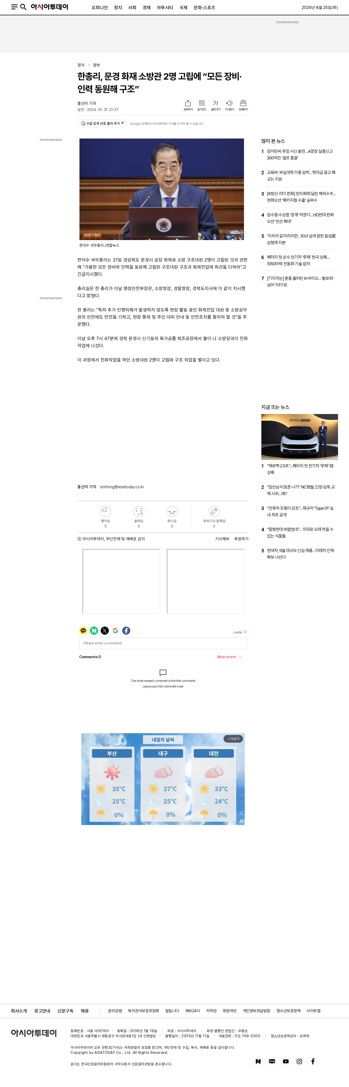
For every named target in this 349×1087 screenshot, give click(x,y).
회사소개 (19, 1011)
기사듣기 (229, 109)
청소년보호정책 (288, 1010)
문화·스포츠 (204, 7)
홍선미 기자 (86, 103)
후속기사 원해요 (214, 511)
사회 (132, 7)
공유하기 (188, 109)
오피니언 (99, 7)
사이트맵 (313, 1010)
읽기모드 (201, 109)
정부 (96, 65)
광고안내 (42, 1011)
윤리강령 (115, 1010)
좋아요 (105, 511)
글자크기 (215, 109)
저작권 (211, 1010)
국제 (183, 7)
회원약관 (230, 1010)
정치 (118, 7)
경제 (147, 7)
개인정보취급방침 (256, 1010)
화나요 (172, 511)
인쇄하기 (243, 109)
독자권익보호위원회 (143, 1010)
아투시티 (165, 7)
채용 (85, 1011)
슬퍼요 (139, 511)
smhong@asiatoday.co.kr (122, 486)
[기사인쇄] (243, 103)
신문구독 (65, 1011)
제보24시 (192, 1010)
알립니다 (172, 1010)
